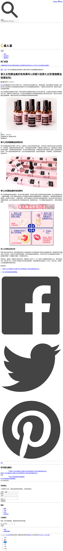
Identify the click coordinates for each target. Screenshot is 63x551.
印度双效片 (29, 65)
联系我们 (6, 514)
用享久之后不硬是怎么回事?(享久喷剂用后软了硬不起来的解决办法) (20, 269)
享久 (35, 65)
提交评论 (3, 500)
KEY (33, 65)
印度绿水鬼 (43, 65)
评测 (5, 512)
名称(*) (2, 492)
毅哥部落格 (7, 531)
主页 (2, 495)
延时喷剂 (6, 56)
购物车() (55, 1)
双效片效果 (11, 65)
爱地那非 (23, 65)
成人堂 (7, 535)
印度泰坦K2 (17, 65)
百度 (5, 529)
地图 (48, 535)
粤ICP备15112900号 (42, 535)
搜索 (5, 508)
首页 (5, 54)
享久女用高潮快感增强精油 (9, 272)
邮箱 (2, 494)
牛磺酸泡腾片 (4, 65)
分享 (5, 69)
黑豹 (48, 65)
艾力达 (38, 65)
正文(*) (3, 499)
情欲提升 (6, 57)
